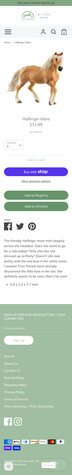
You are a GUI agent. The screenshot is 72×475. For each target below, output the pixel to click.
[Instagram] (18, 420)
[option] (36, 78)
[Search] (54, 30)
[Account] (43, 30)
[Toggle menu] (8, 32)
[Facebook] (8, 420)
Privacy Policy (14, 392)
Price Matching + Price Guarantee (29, 406)
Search (9, 356)
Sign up (18, 340)
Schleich (37, 131)
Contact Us (12, 371)
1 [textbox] (8, 146)
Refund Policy (14, 378)
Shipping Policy (15, 385)
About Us (11, 363)
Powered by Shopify (15, 464)
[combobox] (14, 144)
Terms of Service (16, 399)
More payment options (36, 181)
